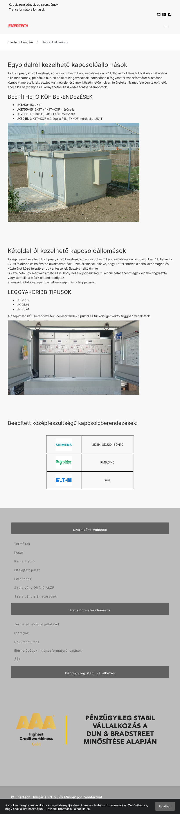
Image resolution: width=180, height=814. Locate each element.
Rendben (165, 806)
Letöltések (22, 579)
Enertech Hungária (20, 42)
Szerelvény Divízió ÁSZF (34, 587)
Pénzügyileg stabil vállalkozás (90, 673)
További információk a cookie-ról (68, 808)
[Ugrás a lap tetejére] (166, 787)
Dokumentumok (27, 642)
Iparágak (21, 633)
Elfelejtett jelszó (27, 570)
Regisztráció (24, 561)
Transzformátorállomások (27, 9)
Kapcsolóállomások (55, 42)
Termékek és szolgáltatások (37, 624)
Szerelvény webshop (90, 529)
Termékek (22, 544)
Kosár (18, 552)
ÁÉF (17, 659)
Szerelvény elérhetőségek (35, 596)
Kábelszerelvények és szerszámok (33, 4)
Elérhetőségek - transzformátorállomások (48, 650)
